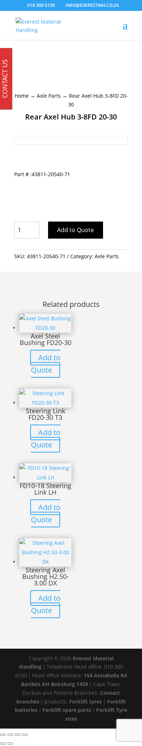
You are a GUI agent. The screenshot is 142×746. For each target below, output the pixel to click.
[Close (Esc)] (25, 735)
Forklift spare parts (67, 709)
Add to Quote (75, 230)
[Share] (17, 735)
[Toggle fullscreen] (10, 735)
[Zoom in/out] (3, 735)
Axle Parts (49, 95)
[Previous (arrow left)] (3, 743)
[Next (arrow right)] (10, 743)
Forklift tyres (85, 701)
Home (22, 95)
